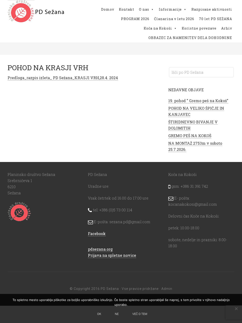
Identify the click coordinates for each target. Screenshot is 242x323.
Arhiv (226, 28)
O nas (144, 9)
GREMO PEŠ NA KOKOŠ (189, 135)
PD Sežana (36, 12)
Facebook (97, 233)
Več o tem (139, 314)
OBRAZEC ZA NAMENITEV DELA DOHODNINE (190, 37)
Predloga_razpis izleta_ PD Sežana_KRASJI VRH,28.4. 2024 (63, 77)
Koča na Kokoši (158, 28)
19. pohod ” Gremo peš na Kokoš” (198, 100)
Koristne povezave (199, 28)
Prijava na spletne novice (112, 255)
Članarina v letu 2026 (174, 19)
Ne (117, 314)
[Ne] (236, 308)
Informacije (170, 9)
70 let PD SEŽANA (215, 19)
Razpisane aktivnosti (211, 9)
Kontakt (126, 9)
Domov (107, 9)
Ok (99, 314)
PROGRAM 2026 (135, 19)
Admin (166, 289)
